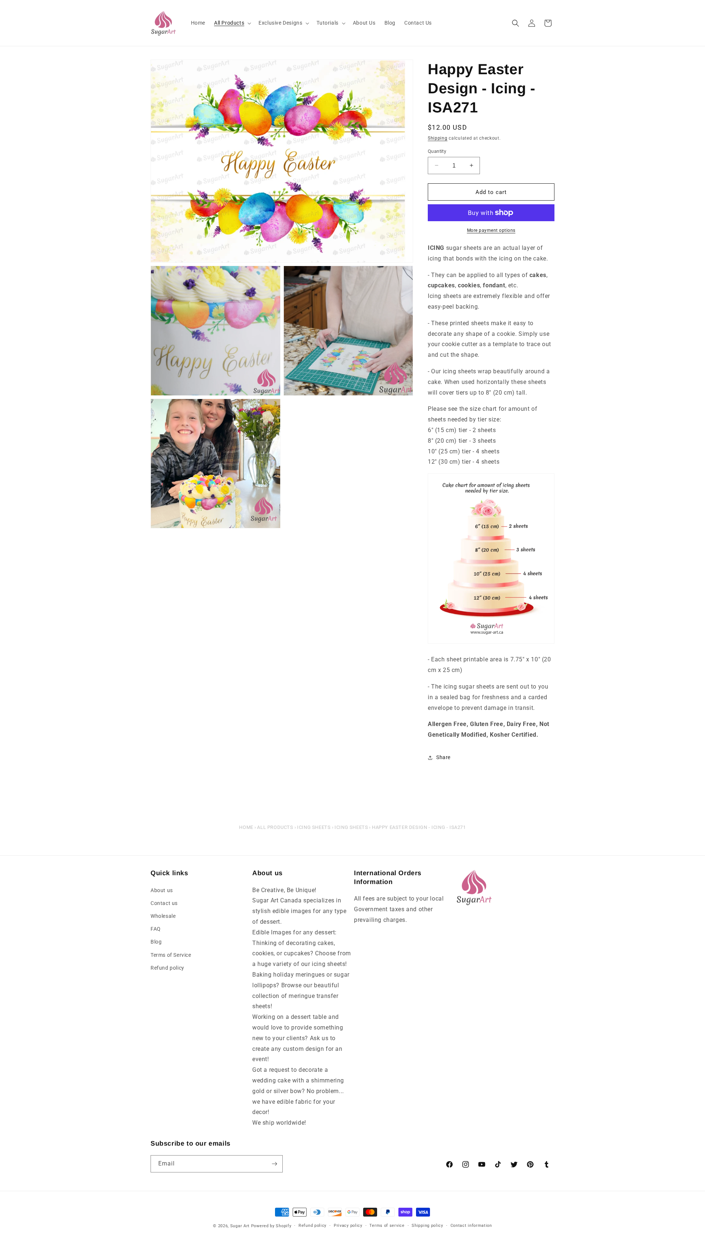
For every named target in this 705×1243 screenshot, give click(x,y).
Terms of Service (171, 955)
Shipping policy (427, 1225)
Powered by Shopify (271, 1226)
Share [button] (443, 757)
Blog (156, 942)
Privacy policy (348, 1225)
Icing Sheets (313, 827)
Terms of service (386, 1225)
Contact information (471, 1225)
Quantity (437, 151)
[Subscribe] (274, 1163)
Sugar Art (240, 1226)
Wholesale (163, 916)
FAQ (156, 929)
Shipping (438, 138)
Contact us (164, 903)
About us (162, 890)
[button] (232, 22)
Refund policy (167, 968)
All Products (275, 827)
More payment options (491, 230)
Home (246, 827)
